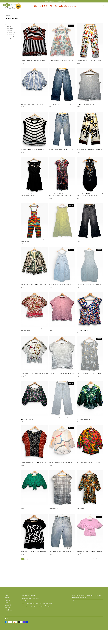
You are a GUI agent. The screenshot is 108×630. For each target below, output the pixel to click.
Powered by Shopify (20, 624)
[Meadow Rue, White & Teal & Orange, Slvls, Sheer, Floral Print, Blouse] (62, 40)
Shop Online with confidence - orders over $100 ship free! (54, 1)
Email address (76, 599)
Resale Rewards (8, 599)
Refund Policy (8, 605)
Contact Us (7, 600)
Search (100, 6)
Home (31, 6)
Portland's (24, 603)
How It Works (43, 6)
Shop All (7, 597)
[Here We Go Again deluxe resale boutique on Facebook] (5, 618)
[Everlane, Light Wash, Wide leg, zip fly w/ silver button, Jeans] (62, 398)
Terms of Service (8, 610)
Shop (35, 6)
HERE (49, 606)
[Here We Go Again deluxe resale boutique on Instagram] (7, 618)
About (51, 6)
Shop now (54, 578)
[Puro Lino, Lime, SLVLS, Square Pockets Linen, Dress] (62, 220)
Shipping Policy (8, 609)
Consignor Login (72, 6)
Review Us (7, 607)
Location (61, 6)
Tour (56, 6)
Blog (65, 6)
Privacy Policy (8, 604)
